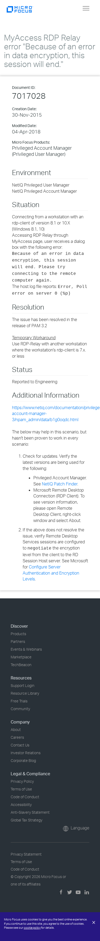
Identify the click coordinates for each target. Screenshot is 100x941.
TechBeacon (21, 664)
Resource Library (25, 693)
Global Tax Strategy (26, 820)
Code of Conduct (25, 796)
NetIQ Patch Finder (59, 484)
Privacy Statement (26, 854)
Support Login (22, 685)
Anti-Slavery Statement (30, 812)
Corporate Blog (23, 760)
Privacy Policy (22, 781)
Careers (17, 737)
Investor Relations (26, 752)
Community (20, 708)
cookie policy (32, 928)
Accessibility (21, 804)
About (16, 729)
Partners (18, 641)
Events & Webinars (26, 649)
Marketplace (21, 657)
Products (18, 633)
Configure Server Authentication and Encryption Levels (51, 573)
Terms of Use (21, 789)
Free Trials (19, 701)
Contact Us (20, 745)
